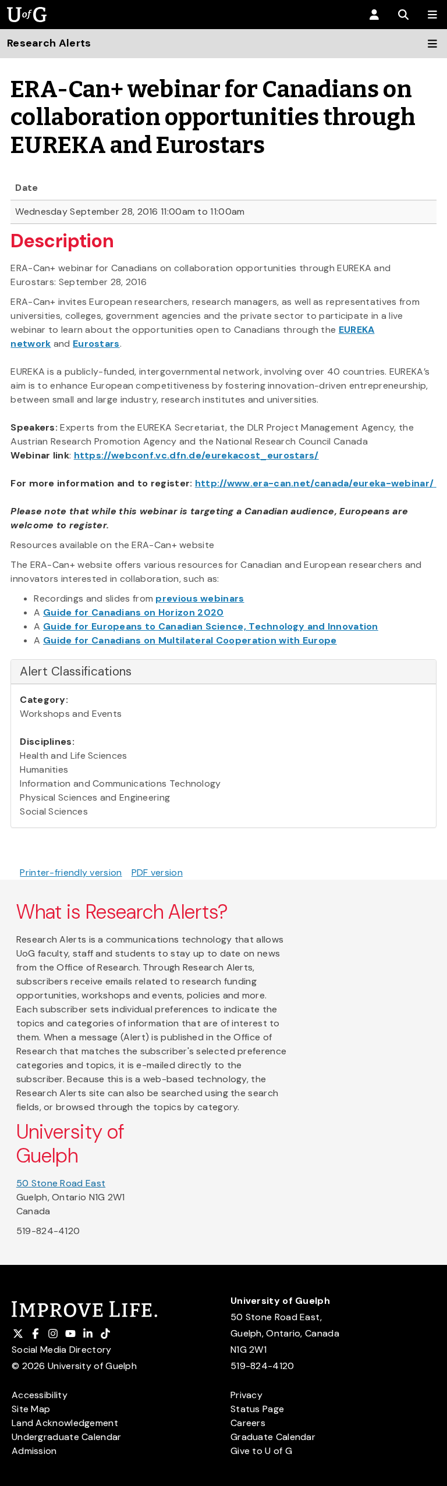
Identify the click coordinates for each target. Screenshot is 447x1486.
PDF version (157, 872)
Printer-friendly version (71, 872)
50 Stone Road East (60, 1183)
